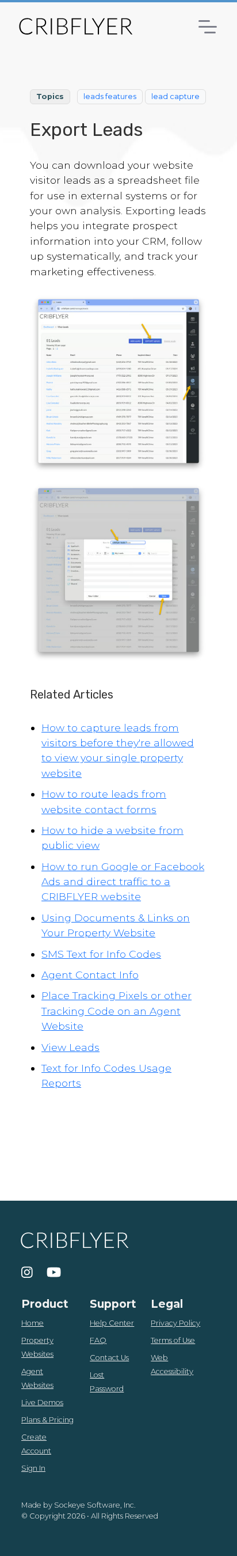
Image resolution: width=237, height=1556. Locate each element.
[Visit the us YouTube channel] (54, 1273)
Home (32, 1323)
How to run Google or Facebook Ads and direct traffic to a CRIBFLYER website (122, 881)
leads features (109, 96)
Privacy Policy (175, 1323)
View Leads (70, 1047)
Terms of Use (173, 1340)
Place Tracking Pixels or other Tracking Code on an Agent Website (116, 1010)
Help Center (112, 1323)
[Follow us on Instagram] (27, 1273)
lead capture (175, 96)
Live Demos (42, 1402)
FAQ (98, 1340)
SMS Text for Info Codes (101, 954)
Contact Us (109, 1357)
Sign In (33, 1468)
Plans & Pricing (47, 1419)
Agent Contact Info (90, 975)
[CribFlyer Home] (75, 26)
